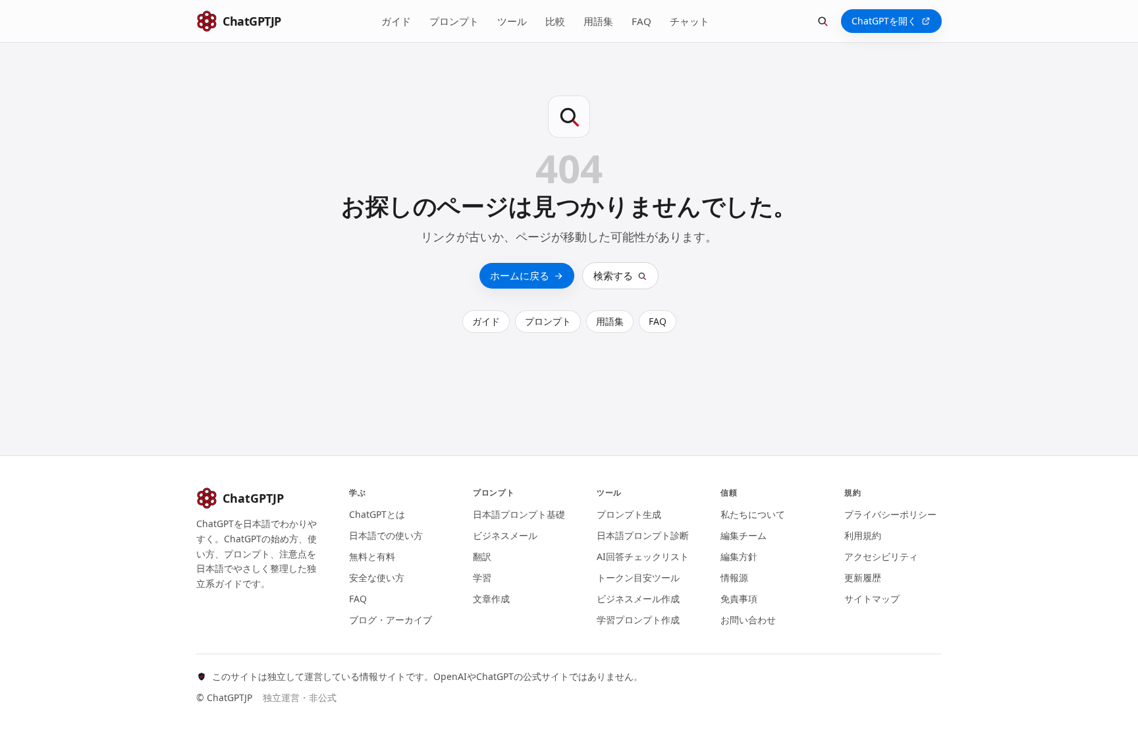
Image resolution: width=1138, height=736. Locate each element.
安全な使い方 (376, 577)
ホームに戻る (519, 275)
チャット (689, 21)
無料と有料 (372, 556)
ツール (512, 21)
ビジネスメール (505, 535)
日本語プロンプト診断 (643, 535)
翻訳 (482, 556)
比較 (555, 21)
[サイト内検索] (822, 21)
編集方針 (738, 556)
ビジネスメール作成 (638, 598)
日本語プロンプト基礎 (519, 514)
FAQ (641, 21)
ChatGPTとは (377, 514)
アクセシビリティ (881, 556)
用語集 (598, 21)
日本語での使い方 (386, 535)
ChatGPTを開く (884, 20)
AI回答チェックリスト (643, 556)
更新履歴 (862, 577)
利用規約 (862, 535)
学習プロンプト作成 (638, 619)
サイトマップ (872, 598)
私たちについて (752, 514)
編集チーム (743, 535)
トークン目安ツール (638, 577)
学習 (482, 577)
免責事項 (738, 598)
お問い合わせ (748, 619)
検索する (613, 275)
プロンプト (454, 21)
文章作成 (491, 598)
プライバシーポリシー (890, 514)
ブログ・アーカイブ (390, 619)
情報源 (734, 577)
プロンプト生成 (629, 514)
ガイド (396, 21)
